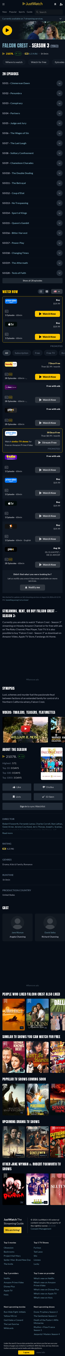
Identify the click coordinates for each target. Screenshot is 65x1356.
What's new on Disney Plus (46, 1289)
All (6, 352)
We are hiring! (12, 1230)
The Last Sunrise (11, 1324)
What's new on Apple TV (45, 1293)
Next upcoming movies (14, 1306)
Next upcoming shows (44, 1306)
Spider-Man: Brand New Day (17, 1260)
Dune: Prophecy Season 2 (46, 1312)
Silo (35, 1255)
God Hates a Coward (13, 1320)
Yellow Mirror (10, 1316)
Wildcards (8, 1328)
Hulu (6, 1294)
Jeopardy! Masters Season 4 (47, 1334)
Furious (37, 1247)
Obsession (8, 1247)
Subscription (21, 352)
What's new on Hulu (43, 1297)
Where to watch (14, 62)
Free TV (51, 352)
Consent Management (41, 1228)
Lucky (36, 1264)
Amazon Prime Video (14, 1282)
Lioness (37, 1260)
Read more (7, 833)
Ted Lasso (38, 1251)
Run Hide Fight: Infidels (15, 1312)
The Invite (8, 1264)
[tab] (32, 83)
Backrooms (9, 1251)
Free (37, 352)
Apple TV (8, 1290)
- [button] (16, 83)
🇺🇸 (55, 291)
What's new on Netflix (44, 1278)
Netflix (7, 1278)
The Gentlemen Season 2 (45, 1316)
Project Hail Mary (12, 1255)
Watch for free (38, 62)
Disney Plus (9, 1286)
